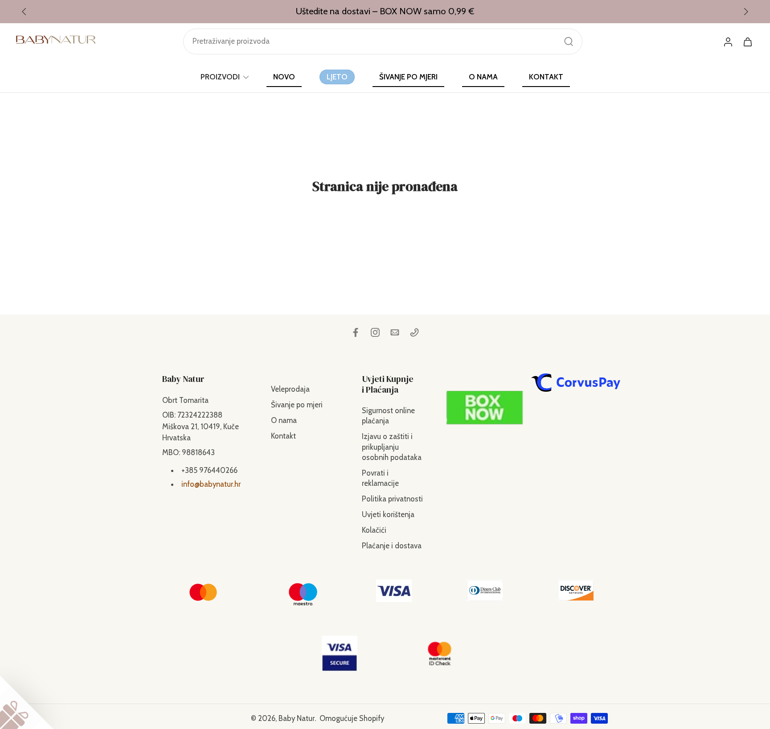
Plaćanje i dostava (392, 545)
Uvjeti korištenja (388, 514)
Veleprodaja (290, 389)
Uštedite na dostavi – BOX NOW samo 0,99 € (385, 11)
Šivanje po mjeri (297, 404)
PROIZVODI (220, 76)
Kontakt (283, 435)
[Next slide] (746, 12)
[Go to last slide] (24, 12)
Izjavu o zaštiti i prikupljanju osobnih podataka (392, 446)
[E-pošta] (395, 332)
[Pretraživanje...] (568, 41)
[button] (203, 378)
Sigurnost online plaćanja (388, 415)
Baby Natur (297, 717)
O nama (284, 420)
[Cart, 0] (748, 41)
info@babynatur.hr (211, 484)
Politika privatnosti (392, 498)
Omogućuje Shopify (351, 717)
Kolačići (374, 530)
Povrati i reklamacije (380, 478)
